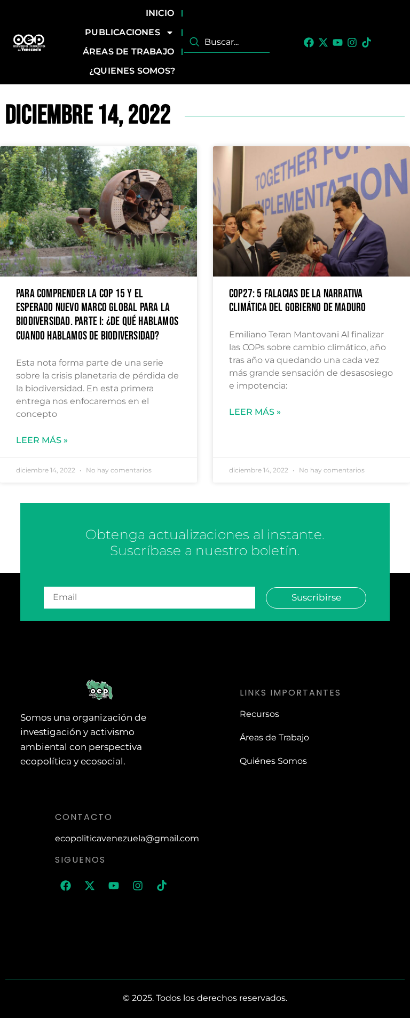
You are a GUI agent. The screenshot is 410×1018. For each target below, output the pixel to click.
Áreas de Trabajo (128, 51)
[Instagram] (352, 42)
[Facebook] (309, 42)
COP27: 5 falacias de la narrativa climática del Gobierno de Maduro (297, 301)
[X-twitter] (323, 42)
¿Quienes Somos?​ (132, 71)
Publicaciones (122, 32)
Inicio (160, 13)
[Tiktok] (366, 42)
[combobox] (227, 42)
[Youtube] (338, 42)
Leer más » (42, 440)
